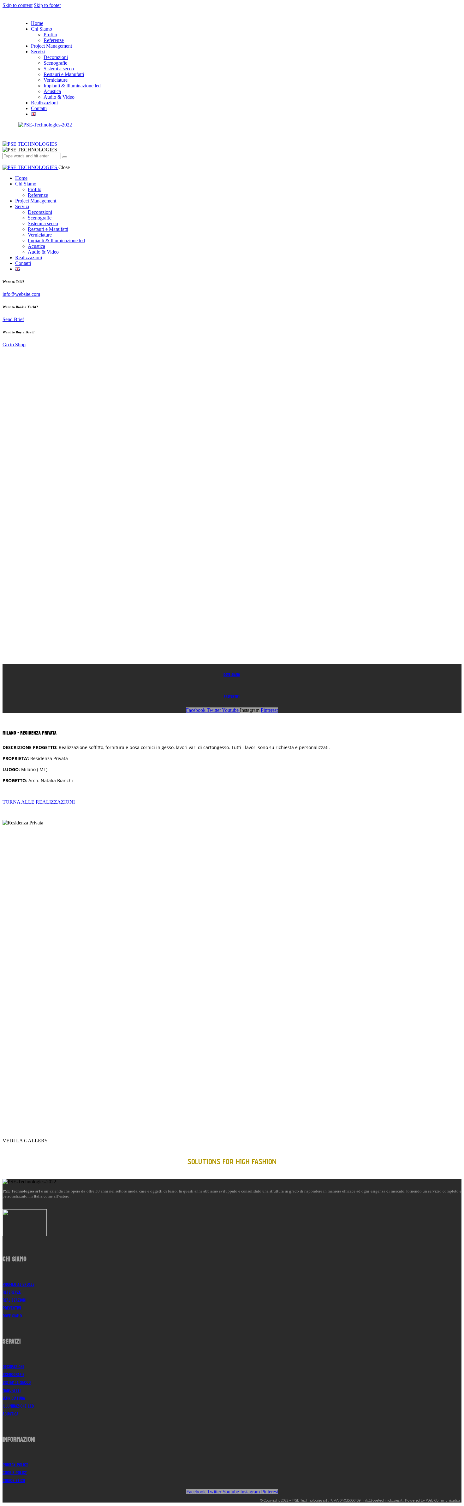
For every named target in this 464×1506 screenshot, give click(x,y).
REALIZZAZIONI (14, 1300)
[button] (39, 802)
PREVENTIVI (232, 697)
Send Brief (13, 319)
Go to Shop (14, 344)
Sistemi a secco (17, 1382)
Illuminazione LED (18, 1406)
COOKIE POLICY (15, 1473)
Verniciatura (14, 1398)
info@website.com (21, 294)
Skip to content (18, 5)
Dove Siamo (231, 675)
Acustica (10, 1414)
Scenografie (13, 1375)
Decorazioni (13, 1367)
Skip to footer (47, 5)
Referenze (12, 1292)
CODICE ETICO (14, 1481)
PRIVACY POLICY (15, 1465)
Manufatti (12, 1390)
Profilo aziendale (18, 1284)
